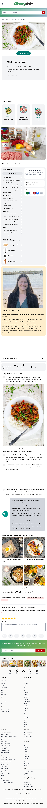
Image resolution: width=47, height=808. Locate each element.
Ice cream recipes (5, 757)
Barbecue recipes (28, 771)
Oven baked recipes (6, 761)
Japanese (26, 756)
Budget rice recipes (6, 743)
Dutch (25, 745)
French (26, 747)
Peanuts (26, 712)
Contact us (19, 793)
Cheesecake (4, 748)
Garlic (25, 697)
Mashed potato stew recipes (8, 759)
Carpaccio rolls (38, 120)
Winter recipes (27, 738)
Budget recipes (4, 741)
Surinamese (27, 763)
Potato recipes (4, 766)
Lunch (2, 685)
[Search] (43, 12)
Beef (4, 636)
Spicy (10, 636)
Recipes (8, 19)
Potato (25, 715)
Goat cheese (27, 701)
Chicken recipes (5, 750)
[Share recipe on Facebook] (30, 193)
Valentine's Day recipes (7, 782)
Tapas (2, 777)
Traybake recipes (5, 780)
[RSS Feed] (37, 671)
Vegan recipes (27, 784)
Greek (25, 749)
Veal (25, 726)
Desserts (3, 683)
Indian (25, 751)
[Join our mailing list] (30, 671)
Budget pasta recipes (6, 738)
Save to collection (32, 182)
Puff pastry (26, 717)
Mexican (26, 758)
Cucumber (26, 696)
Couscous (26, 692)
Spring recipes (27, 734)
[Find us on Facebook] (23, 671)
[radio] (2, 618)
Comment (4, 621)
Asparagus (26, 681)
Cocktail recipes (5, 752)
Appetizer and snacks (6, 732)
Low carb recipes (5, 711)
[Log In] (45, 4)
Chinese (26, 744)
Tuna (25, 722)
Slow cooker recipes (29, 774)
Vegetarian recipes (28, 786)
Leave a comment (41, 591)
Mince (41, 636)
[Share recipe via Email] (41, 193)
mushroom (26, 706)
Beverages (3, 680)
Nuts (25, 710)
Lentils (26, 703)
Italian (25, 754)
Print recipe (30, 184)
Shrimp (26, 720)
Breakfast (3, 681)
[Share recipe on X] (37, 193)
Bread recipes (4, 734)
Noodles (26, 708)
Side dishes (4, 694)
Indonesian (27, 752)
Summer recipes (28, 736)
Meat (28, 636)
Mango (26, 704)
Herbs (17, 636)
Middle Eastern (28, 760)
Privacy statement (18, 789)
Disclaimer (6, 789)
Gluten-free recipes (5, 709)
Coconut (26, 690)
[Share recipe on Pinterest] (34, 193)
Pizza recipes (4, 764)
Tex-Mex (26, 765)
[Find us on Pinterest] (17, 671)
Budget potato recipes (6, 739)
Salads (2, 690)
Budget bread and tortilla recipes (9, 736)
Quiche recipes (4, 768)
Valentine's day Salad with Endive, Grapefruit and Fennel (23, 120)
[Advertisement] (23, 90)
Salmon (26, 719)
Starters (3, 697)
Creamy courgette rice (8, 120)
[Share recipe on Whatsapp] (27, 193)
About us (28, 793)
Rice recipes (4, 770)
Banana (26, 683)
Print (44, 358)
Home (3, 19)
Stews (2, 775)
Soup (2, 696)
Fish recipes (27, 780)
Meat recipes (27, 782)
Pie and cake (4, 689)
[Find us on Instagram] (10, 671)
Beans (25, 685)
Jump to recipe (24, 53)
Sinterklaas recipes (5, 773)
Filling (34, 636)
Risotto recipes (4, 771)
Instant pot (26, 773)
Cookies (3, 754)
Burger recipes (4, 746)
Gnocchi (26, 699)
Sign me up (40, 650)
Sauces (3, 692)
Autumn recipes (28, 732)
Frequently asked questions (35, 789)
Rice (22, 636)
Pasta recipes (4, 762)
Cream (25, 694)
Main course (13, 19)
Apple (25, 680)
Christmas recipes (5, 703)
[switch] (26, 173)
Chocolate (26, 689)
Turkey (26, 724)
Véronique (14, 310)
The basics (3, 778)
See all (43, 658)
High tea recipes (5, 755)
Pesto (25, 713)
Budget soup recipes (6, 745)
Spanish (26, 761)
